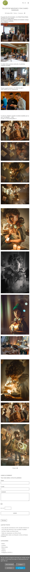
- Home (3, 543)
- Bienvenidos (4, 547)
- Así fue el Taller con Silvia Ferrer (9, 531)
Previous (4, 520)
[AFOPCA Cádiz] (5, 3)
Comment (3, 492)
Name (2, 480)
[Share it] (24, 13)
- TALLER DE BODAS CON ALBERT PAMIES (14, 529)
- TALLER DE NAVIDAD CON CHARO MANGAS (15, 527)
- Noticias (3, 550)
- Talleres (3, 549)
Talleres (15, 13)
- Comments (20, 13)
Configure (20, 564)
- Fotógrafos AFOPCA (6, 552)
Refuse (10, 568)
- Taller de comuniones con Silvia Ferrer (11, 533)
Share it (14, 468)
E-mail (2, 486)
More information (9, 564)
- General (3, 545)
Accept (21, 568)
